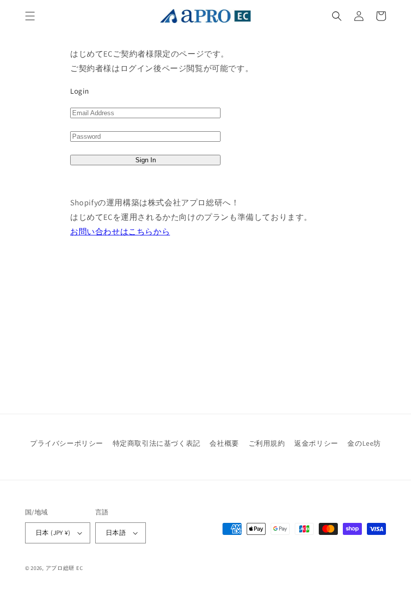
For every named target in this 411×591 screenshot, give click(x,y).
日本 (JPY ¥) (53, 532)
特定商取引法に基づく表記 (156, 443)
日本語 (116, 532)
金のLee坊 (364, 443)
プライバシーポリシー (66, 443)
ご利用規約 (267, 443)
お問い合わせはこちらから (120, 231)
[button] (30, 16)
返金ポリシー (316, 443)
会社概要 (224, 443)
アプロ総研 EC (64, 567)
